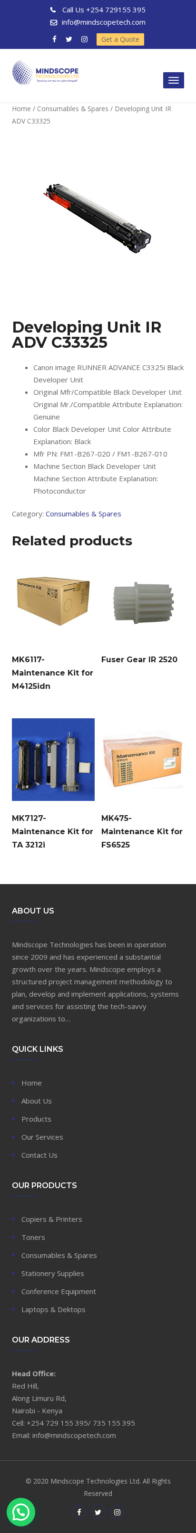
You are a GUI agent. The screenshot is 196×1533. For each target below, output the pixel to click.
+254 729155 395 (104, 9)
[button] (21, 1512)
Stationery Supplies (52, 1273)
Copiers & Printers (51, 1219)
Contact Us (39, 1155)
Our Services (42, 1137)
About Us (36, 1100)
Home (21, 108)
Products (36, 1119)
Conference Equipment (58, 1291)
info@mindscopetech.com (104, 22)
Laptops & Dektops (53, 1309)
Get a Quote (120, 39)
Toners (33, 1237)
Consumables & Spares (72, 108)
